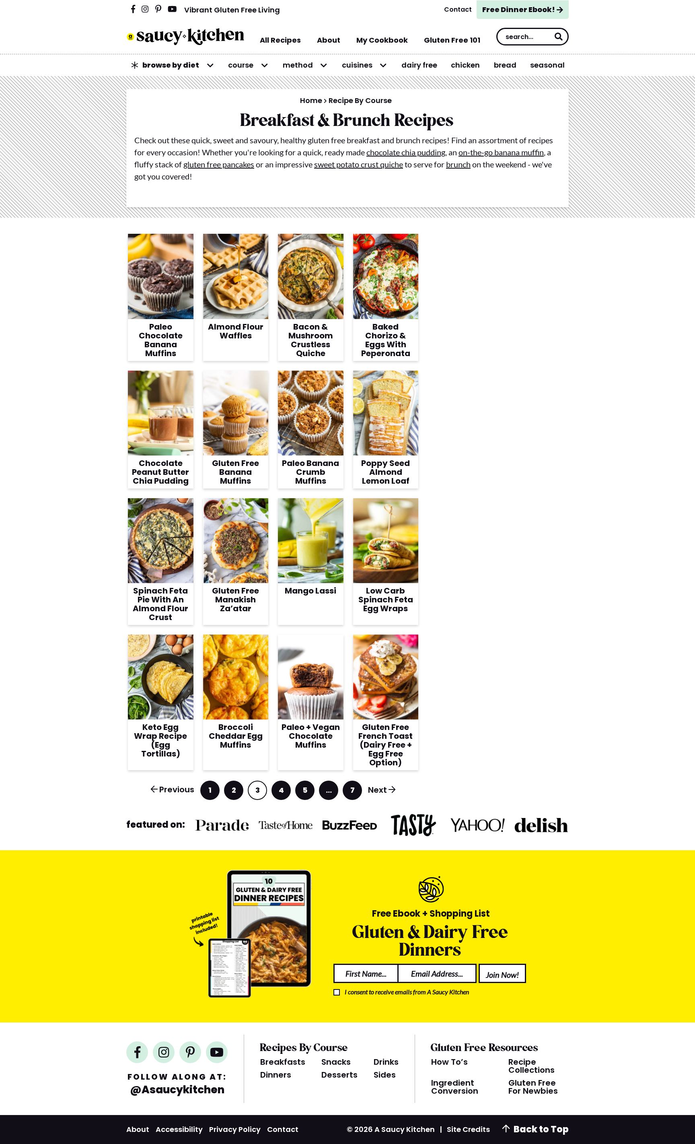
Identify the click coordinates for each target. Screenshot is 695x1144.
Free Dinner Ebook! (518, 9)
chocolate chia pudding (405, 152)
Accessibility (179, 1129)
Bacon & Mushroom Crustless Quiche (310, 340)
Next (377, 790)
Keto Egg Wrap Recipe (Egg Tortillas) (160, 740)
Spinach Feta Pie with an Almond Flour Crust (160, 604)
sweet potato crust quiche (358, 164)
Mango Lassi (310, 590)
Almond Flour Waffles (235, 331)
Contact (282, 1129)
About (137, 1129)
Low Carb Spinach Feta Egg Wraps (385, 599)
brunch (458, 164)
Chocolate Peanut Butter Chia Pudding (160, 472)
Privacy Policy (235, 1129)
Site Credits (468, 1129)
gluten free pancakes (218, 164)
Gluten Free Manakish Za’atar (235, 599)
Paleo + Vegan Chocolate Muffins (311, 735)
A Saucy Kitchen (185, 36)
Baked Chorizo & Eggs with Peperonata (385, 340)
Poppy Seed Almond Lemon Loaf (385, 472)
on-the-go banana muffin (501, 152)
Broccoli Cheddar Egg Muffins (236, 735)
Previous (176, 789)
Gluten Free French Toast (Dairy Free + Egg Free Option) (385, 744)
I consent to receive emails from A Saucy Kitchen (407, 992)
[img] (133, 10)
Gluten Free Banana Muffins (235, 472)
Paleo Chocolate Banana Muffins (161, 340)
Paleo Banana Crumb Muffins (310, 472)
